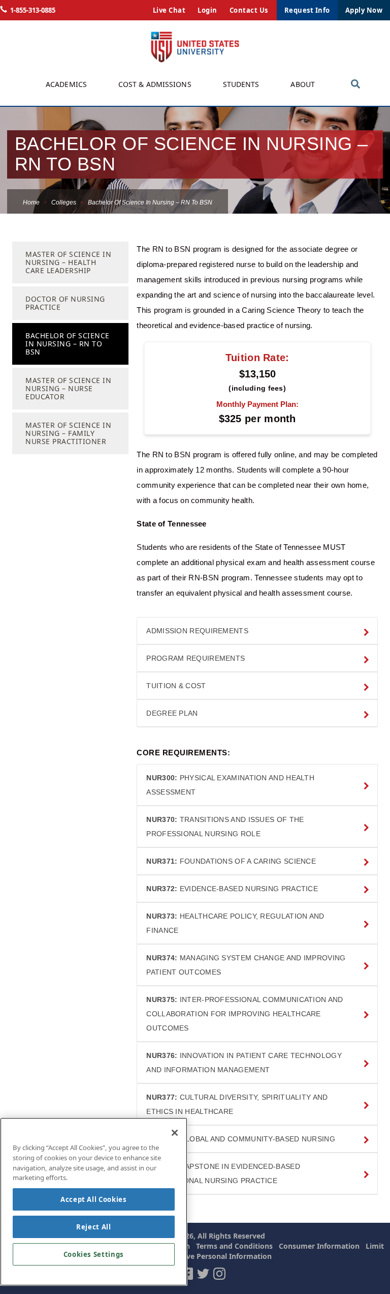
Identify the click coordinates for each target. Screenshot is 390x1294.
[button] (257, 630)
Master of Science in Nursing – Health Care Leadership (68, 262)
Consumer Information (319, 1246)
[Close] (175, 1133)
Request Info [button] (307, 10)
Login (207, 10)
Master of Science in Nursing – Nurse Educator (68, 388)
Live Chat (169, 10)
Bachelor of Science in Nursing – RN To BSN (67, 344)
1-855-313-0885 (32, 10)
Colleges (63, 202)
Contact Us (249, 10)
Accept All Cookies (93, 1199)
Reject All (93, 1226)
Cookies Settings (93, 1254)
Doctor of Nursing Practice (65, 303)
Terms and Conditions (234, 1246)
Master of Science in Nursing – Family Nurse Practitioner (68, 433)
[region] (93, 1201)
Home (31, 202)
